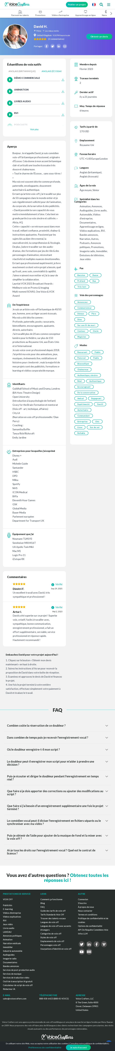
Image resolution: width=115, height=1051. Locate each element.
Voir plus (34, 129)
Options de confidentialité (90, 926)
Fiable (97, 352)
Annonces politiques (12, 935)
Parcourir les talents (20, 15)
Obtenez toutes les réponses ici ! (76, 877)
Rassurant (82, 352)
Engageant (96, 398)
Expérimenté (83, 404)
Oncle (96, 331)
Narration (106, 15)
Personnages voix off (50, 945)
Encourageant (84, 387)
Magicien (81, 337)
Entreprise (82, 421)
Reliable (81, 433)
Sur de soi (94, 427)
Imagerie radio (10, 958)
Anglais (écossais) (52, 71)
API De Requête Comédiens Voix (93, 929)
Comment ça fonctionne (51, 899)
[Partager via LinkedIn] (59, 46)
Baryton (81, 275)
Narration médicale (12, 943)
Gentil (100, 404)
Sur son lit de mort (86, 325)
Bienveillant (83, 364)
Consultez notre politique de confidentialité (89, 1043)
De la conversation (86, 392)
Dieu (79, 319)
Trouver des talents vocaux (53, 918)
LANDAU (7, 932)
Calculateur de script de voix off (18, 985)
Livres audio (8, 928)
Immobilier (8, 947)
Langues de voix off (49, 922)
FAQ (42, 907)
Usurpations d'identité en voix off (56, 949)
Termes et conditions (87, 914)
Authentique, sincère (87, 375)
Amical (80, 398)
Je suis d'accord (78, 1047)
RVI (4, 920)
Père (94, 314)
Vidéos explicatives (12, 916)
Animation (7, 939)
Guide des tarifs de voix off (53, 910)
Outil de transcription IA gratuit (18, 981)
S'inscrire (82, 903)
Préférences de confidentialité (44, 1047)
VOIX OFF (8, 899)
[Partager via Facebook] (46, 46)
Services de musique (12, 973)
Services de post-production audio (19, 970)
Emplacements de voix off (52, 941)
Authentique (95, 381)
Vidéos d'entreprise (60, 15)
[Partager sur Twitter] (52, 46)
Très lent (81, 287)
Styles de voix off (48, 937)
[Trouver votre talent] (101, 4)
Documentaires (10, 962)
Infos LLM (83, 933)
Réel (79, 381)
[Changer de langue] (93, 4)
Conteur (81, 331)
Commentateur (84, 308)
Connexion (83, 899)
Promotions (40, 15)
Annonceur (82, 302)
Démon (80, 314)
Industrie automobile (12, 951)
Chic (97, 421)
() (56, 39)
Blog (42, 903)
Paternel (81, 358)
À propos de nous (86, 907)
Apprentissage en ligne (85, 15)
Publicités (7, 905)
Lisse (79, 427)
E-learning (8, 909)
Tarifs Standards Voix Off (52, 914)
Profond (81, 281)
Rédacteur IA (9, 989)
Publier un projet (77, 4)
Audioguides (9, 954)
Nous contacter (85, 910)
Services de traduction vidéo (16, 977)
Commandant (83, 416)
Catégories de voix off (50, 933)
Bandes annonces (11, 966)
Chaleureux (82, 369)
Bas (94, 281)
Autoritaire (82, 410)
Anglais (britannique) (22, 71)
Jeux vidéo (8, 924)
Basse (95, 275)
